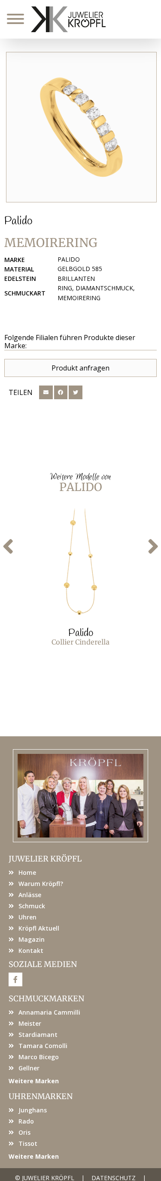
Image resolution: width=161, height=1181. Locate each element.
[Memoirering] (81, 127)
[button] (46, 392)
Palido (18, 221)
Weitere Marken (34, 1081)
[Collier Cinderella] (80, 562)
